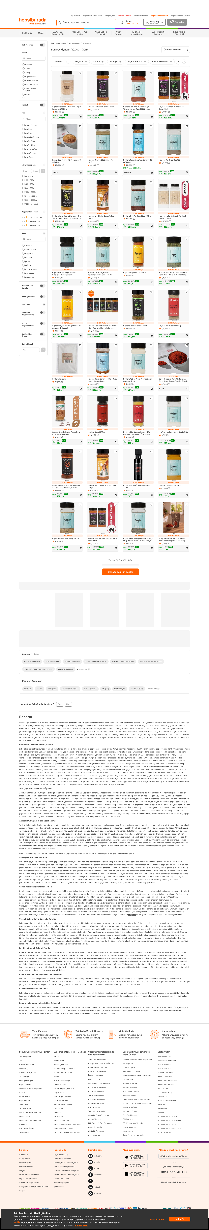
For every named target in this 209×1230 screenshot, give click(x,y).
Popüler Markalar (164, 1068)
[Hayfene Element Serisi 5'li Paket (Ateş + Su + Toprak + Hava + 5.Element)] (102, 305)
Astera (27, 68)
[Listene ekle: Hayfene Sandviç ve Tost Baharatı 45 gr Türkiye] (151, 126)
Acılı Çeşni (29, 157)
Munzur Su (58, 1112)
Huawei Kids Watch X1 (166, 1076)
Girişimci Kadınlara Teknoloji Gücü (66, 1171)
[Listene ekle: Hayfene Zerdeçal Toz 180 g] (187, 451)
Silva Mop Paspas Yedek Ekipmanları (137, 1075)
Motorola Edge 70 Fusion (167, 1100)
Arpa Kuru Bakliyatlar (96, 1103)
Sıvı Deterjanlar (25, 1108)
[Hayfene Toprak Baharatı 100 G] (138, 305)
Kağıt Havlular (24, 1100)
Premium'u (34, 23)
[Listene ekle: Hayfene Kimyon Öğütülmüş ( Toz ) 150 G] (115, 126)
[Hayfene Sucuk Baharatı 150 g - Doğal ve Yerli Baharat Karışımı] (102, 358)
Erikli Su (57, 1057)
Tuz (20, 1061)
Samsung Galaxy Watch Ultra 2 (169, 1128)
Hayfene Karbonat (59, 379)
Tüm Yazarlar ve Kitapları (167, 1061)
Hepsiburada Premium (159, 16)
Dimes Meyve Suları (61, 1100)
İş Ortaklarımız (24, 1159)
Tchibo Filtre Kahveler (131, 1091)
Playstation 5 (162, 1096)
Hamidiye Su (128, 1063)
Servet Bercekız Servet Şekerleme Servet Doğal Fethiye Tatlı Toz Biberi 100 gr (173, 380)
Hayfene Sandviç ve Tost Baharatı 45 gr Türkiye (137, 161)
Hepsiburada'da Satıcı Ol (180, 16)
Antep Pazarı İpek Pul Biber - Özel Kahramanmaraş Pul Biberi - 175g (172, 539)
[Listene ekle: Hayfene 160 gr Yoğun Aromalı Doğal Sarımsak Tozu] (151, 345)
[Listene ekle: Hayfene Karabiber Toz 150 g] (187, 126)
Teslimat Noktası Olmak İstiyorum (66, 1175)
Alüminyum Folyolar (26, 1080)
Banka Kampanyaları (62, 1183)
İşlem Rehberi (59, 1186)
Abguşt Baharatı (31, 125)
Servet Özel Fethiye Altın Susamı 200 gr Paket (66, 161)
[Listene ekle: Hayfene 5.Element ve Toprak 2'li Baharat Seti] (187, 73)
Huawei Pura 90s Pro (165, 1084)
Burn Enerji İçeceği (130, 1115)
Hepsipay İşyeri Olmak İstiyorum (66, 1163)
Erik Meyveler (128, 1079)
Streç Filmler (24, 1104)
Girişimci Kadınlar (124, 16)
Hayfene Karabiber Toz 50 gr (170, 326)
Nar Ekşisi (23, 1124)
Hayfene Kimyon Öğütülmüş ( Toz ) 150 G (101, 161)
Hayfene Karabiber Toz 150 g (170, 160)
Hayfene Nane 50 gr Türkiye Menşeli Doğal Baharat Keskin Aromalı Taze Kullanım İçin (173, 273)
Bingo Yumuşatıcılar (61, 1120)
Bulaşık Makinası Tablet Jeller (30, 1120)
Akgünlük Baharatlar (96, 1131)
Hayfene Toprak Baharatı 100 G (135, 326)
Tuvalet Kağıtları (25, 1076)
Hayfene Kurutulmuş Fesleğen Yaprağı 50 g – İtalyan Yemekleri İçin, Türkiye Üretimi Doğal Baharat (138, 539)
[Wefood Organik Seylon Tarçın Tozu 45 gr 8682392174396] (67, 412)
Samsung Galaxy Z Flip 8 (167, 1124)
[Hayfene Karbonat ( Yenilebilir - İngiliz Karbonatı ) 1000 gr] (67, 86)
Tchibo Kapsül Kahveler (63, 1096)
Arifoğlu (28, 72)
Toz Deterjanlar (25, 1057)
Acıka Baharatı (30, 153)
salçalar (132, 914)
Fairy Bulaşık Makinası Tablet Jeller (67, 1132)
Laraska (28, 94)
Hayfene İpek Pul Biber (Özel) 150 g (137, 216)
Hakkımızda (23, 1155)
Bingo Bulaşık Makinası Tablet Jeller (67, 1124)
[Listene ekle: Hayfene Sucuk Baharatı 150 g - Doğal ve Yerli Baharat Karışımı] (115, 345)
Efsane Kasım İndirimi (165, 1072)
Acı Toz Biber (30, 145)
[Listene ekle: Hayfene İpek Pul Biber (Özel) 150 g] (151, 182)
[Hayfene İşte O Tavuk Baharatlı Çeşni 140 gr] (102, 465)
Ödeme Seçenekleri (61, 1179)
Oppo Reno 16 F (163, 1112)
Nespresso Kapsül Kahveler (64, 1068)
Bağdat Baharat (31, 76)
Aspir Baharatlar (94, 1107)
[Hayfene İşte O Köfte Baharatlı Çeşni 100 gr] (102, 195)
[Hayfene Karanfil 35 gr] (102, 412)
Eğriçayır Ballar (59, 1108)
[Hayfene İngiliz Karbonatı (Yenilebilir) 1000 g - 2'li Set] (173, 195)
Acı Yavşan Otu (31, 149)
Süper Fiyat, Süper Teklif (92, 16)
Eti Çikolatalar (128, 1119)
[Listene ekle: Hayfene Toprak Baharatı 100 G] (151, 292)
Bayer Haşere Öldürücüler (63, 1128)
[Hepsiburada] (32, 20)
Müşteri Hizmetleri (141, 16)
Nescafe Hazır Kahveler (63, 1072)
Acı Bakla (28, 129)
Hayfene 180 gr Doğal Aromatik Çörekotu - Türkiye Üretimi (64, 273)
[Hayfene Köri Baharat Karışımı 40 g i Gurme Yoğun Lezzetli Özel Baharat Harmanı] (138, 412)
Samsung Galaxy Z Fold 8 (167, 1116)
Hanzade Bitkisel (31, 84)
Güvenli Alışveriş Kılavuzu (29, 1183)
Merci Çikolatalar (60, 1084)
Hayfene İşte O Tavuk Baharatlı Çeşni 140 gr (102, 486)
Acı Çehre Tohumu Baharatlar (99, 1083)
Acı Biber (28, 133)
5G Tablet (161, 1104)
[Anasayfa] (52, 43)
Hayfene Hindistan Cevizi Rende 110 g (173, 432)
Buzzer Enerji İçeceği (62, 1080)
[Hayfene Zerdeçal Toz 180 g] (173, 465)
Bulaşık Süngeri (25, 1116)
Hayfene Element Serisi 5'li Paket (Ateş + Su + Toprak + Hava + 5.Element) (102, 327)
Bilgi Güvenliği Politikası (28, 1179)
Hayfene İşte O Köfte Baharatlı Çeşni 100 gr (101, 217)
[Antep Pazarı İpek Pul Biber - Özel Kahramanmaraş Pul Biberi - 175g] (173, 518)
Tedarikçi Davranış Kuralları (64, 1167)
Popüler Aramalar (164, 1064)
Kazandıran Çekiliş (165, 1092)
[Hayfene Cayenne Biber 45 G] (138, 252)
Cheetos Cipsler (129, 1067)
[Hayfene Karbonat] (67, 358)
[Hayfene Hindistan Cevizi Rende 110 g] (173, 412)
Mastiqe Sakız (128, 1131)
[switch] (42, 45)
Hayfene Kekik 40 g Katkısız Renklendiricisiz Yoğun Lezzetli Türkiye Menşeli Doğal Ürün (100, 273)
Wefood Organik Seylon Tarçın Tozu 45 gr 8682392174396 (66, 433)
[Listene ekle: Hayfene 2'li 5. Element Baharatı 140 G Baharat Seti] (115, 504)
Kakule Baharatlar (129, 1127)
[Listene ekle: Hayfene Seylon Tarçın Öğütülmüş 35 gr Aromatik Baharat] (80, 292)
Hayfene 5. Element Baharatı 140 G (101, 107)
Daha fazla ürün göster (120, 571)
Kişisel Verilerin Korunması (29, 1175)
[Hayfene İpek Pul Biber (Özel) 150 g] (138, 195)
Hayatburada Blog (60, 1155)
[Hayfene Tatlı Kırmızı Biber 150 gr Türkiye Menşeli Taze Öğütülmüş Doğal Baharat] (138, 86)
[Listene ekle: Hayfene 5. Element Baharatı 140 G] (115, 73)
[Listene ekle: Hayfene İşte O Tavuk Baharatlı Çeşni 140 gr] (115, 451)
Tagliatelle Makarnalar (96, 1111)
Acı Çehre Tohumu (32, 137)
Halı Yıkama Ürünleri (27, 1128)
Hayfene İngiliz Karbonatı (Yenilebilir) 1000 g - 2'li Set (173, 217)
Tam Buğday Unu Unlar (131, 1071)
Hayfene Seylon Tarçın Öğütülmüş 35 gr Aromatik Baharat (66, 327)
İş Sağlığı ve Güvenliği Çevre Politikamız (34, 1186)
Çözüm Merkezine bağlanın (173, 1156)
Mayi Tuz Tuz (59, 1092)
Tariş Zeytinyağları (130, 1095)
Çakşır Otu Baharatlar (96, 1091)
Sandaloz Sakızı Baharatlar (98, 1115)
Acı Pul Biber (30, 141)
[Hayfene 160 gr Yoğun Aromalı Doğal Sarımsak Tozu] (138, 358)
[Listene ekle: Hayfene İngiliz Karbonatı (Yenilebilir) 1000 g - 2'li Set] (187, 182)
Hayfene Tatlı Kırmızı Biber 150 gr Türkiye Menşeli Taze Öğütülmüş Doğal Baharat (136, 108)
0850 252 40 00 (174, 1172)
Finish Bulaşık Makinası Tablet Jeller (136, 1099)
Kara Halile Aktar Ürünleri (97, 1067)
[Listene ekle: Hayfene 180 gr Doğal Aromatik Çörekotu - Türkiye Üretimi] (80, 238)
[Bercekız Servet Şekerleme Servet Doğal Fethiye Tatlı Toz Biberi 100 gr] (173, 358)
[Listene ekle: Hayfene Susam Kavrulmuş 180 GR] (80, 504)
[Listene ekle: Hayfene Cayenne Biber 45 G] (151, 238)
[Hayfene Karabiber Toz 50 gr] (173, 305)
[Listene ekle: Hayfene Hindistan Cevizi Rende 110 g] (187, 398)
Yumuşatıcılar (24, 1132)
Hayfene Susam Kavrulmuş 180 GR (65, 538)
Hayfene (28, 64)
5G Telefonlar (163, 1108)
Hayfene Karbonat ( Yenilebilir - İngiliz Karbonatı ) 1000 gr (66, 108)
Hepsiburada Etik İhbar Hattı (173, 1182)
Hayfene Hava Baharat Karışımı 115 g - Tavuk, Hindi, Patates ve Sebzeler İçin (67, 217)
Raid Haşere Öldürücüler (63, 1104)
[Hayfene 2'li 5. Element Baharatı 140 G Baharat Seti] (102, 518)
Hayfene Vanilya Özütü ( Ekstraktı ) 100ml (136, 486)
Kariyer (22, 1171)
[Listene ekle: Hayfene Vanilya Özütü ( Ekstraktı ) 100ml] (151, 451)
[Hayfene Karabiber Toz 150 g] (173, 139)
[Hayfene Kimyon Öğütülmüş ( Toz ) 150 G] (102, 139)
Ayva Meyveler (94, 1135)
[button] (43, 171)
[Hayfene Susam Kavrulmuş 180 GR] (67, 518)
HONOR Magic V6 (164, 1132)
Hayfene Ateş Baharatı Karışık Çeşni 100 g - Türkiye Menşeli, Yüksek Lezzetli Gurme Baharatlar (66, 486)
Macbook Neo (163, 1088)
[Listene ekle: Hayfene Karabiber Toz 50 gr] (187, 292)
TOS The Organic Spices (31, 89)
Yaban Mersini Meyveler (97, 1059)
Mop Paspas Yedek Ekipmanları (31, 1088)
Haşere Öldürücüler (26, 1064)
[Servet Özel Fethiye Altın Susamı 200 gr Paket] (67, 139)
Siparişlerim (75, 16)
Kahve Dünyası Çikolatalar (64, 1088)
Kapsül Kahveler (25, 1084)
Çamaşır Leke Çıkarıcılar (28, 1072)
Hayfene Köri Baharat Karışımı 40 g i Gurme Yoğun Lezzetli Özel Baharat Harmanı (137, 433)
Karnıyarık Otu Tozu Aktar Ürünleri (101, 1063)
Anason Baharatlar (95, 1127)
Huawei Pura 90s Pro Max (167, 1080)
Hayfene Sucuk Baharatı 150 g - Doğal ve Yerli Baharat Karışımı (102, 380)
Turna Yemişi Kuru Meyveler (133, 1135)
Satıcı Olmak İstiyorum (62, 1159)
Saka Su (57, 1076)
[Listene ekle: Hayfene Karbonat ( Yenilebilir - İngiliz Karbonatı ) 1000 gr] (80, 73)
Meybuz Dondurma (130, 1087)
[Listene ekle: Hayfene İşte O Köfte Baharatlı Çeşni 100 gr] (115, 182)
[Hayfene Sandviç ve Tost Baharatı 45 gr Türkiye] (138, 139)
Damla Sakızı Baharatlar (97, 1087)
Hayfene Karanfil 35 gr (96, 432)
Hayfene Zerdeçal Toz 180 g (170, 485)
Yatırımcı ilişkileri (25, 1163)
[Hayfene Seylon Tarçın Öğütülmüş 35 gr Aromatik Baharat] (67, 305)
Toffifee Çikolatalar (130, 1083)
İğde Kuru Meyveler (95, 1075)
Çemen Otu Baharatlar (96, 1099)
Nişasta (22, 1092)
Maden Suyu (24, 1068)
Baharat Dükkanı (31, 80)
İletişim (21, 1190)
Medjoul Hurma (94, 1079)
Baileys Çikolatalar (61, 1064)
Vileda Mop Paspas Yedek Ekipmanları (137, 1059)
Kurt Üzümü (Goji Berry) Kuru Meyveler (137, 1103)
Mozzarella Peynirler (131, 1111)
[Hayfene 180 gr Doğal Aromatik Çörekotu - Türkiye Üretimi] (67, 252)
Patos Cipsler (59, 1061)
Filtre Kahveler (24, 1096)
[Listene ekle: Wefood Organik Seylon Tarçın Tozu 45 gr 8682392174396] (80, 398)
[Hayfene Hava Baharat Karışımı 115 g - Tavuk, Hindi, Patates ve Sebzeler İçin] (67, 195)
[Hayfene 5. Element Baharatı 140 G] (102, 86)
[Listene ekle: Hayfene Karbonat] (80, 345)
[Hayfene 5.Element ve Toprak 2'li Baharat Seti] (173, 86)
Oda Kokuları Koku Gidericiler (30, 1112)
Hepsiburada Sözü (164, 1057)
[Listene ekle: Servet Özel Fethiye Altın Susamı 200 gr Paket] (80, 126)
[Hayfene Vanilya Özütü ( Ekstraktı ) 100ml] (138, 465)
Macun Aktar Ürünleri (131, 1107)
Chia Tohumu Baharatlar (97, 1071)
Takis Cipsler (58, 1116)
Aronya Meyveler (94, 1119)
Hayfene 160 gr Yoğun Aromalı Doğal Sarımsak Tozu (137, 380)
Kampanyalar (110, 16)
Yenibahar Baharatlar (96, 1095)
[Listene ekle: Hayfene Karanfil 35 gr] (115, 398)
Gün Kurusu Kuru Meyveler (133, 1123)
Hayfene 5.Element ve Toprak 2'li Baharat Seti (171, 108)
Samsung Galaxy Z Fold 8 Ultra (169, 1120)
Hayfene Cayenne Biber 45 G (134, 272)
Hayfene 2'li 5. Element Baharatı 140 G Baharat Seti (102, 539)
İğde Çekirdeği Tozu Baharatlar (100, 1123)
